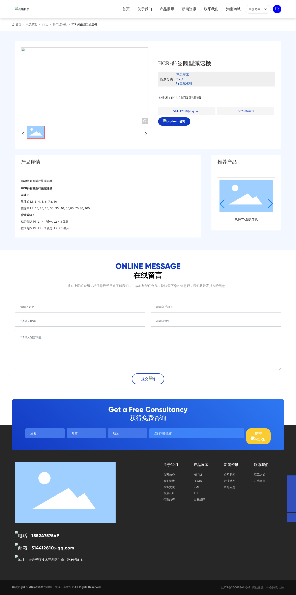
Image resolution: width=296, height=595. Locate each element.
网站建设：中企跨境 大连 (268, 587)
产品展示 (31, 24)
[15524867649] (291, 498)
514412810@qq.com (186, 111)
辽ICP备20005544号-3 (235, 587)
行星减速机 (60, 24)
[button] (222, 203)
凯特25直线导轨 (246, 219)
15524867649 (245, 111)
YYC (45, 24)
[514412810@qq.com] (291, 489)
